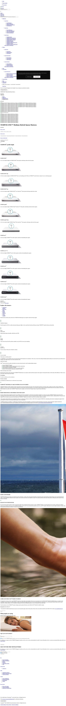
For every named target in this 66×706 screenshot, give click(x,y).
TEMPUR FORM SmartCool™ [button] (12, 42)
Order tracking (4, 3)
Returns (3, 661)
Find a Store (4, 81)
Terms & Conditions (5, 687)
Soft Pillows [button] (9, 51)
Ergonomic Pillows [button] (10, 64)
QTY (1, 302)
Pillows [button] (3, 47)
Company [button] (1, 676)
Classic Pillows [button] (9, 63)
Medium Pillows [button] (9, 52)
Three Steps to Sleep (5, 663)
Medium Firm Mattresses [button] (11, 24)
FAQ (3, 664)
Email (1, 636)
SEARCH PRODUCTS (4, 16)
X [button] (0, 11)
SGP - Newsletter (4, 652)
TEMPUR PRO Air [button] (10, 40)
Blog (3, 1)
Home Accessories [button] (10, 75)
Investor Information (5, 679)
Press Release (4, 680)
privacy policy (2, 641)
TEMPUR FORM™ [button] (10, 41)
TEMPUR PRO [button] (9, 37)
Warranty (3, 662)
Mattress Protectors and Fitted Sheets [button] (13, 73)
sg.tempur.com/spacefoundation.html (8, 699)
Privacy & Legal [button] (2, 684)
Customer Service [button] (2, 666)
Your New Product (5, 674)
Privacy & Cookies (5, 686)
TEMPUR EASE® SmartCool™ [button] (12, 44)
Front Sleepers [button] (9, 58)
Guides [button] (1, 670)
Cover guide (2, 141)
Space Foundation (5, 659)
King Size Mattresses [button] (10, 32)
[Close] (0, 142)
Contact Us (4, 82)
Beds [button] (3, 68)
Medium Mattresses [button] (10, 23)
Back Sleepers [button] (9, 57)
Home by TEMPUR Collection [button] (12, 76)
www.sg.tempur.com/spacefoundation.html (45, 402)
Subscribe (2, 644)
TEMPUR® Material (5, 672)
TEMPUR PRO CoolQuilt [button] (11, 39)
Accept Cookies (37, 76)
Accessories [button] (4, 69)
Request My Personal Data (6, 688)
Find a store (7, 303)
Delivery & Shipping (5, 660)
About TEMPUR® (5, 678)
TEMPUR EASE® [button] (10, 43)
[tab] (4, 308)
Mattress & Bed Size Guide (6, 673)
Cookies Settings (3, 704)
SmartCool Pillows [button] (10, 65)
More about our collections (9, 45)
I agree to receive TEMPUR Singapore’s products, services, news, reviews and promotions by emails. (15, 638)
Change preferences (4, 89)
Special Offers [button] (4, 79)
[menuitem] (36, 23)
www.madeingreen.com (59, 608)
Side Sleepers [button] (9, 59)
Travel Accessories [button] (10, 74)
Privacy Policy (8, 704)
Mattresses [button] (4, 18)
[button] (33, 129)
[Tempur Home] (2, 6)
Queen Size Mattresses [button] (10, 31)
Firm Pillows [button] (9, 53)
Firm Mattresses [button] (9, 25)
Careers (3, 681)
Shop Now (4, 86)
